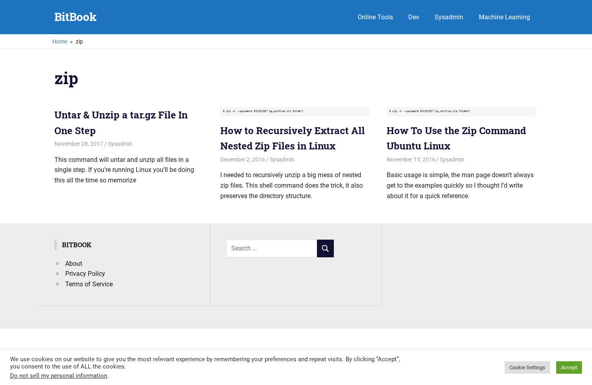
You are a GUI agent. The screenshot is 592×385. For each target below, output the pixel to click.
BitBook (75, 16)
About (73, 263)
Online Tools (375, 17)
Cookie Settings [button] (527, 367)
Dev (413, 17)
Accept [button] (569, 367)
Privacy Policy (85, 273)
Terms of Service (89, 284)
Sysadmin (449, 17)
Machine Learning (504, 17)
